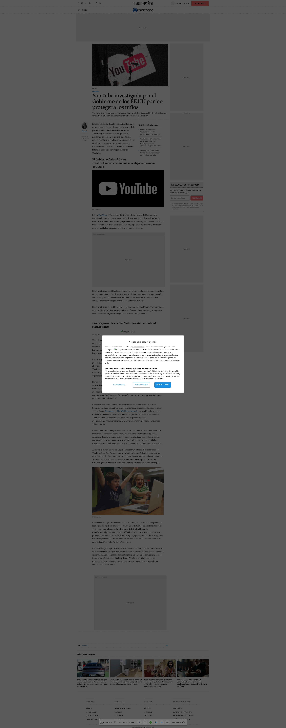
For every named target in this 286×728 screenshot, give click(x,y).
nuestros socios (138, 347)
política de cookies (161, 360)
